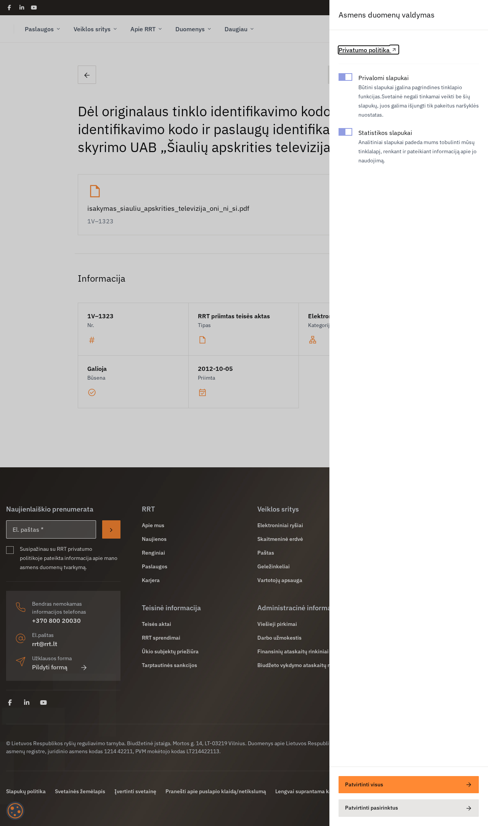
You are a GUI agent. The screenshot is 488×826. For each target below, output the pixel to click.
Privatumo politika (365, 50)
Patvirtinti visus (364, 784)
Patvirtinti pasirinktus (371, 807)
